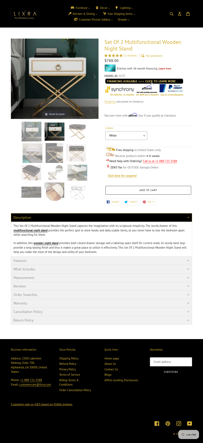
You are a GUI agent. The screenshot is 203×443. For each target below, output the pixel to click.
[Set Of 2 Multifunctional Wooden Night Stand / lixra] (32, 132)
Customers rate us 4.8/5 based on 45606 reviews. (42, 404)
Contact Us (111, 369)
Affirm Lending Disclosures (121, 380)
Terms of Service (69, 374)
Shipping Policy (69, 358)
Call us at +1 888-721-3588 (160, 161)
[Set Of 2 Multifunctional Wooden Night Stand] (77, 192)
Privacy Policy (67, 369)
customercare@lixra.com (35, 384)
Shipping (109, 101)
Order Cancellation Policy (75, 390)
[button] (113, 55)
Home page (111, 358)
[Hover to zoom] (55, 78)
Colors (109, 128)
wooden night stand (46, 243)
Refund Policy (67, 364)
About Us (110, 364)
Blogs (107, 374)
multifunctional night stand (30, 230)
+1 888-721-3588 (31, 380)
